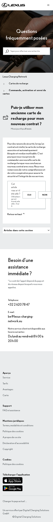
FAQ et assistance (11, 410)
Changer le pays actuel (14, 501)
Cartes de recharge (18, 83)
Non (44, 195)
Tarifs (5, 383)
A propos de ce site (12, 437)
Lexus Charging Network (15, 77)
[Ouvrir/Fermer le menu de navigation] (48, 5)
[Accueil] (13, 5)
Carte (6, 395)
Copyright (8, 449)
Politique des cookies (13, 431)
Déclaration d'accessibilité (16, 443)
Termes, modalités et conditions (18, 425)
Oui (29, 195)
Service (6, 377)
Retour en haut (14, 214)
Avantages (8, 389)
